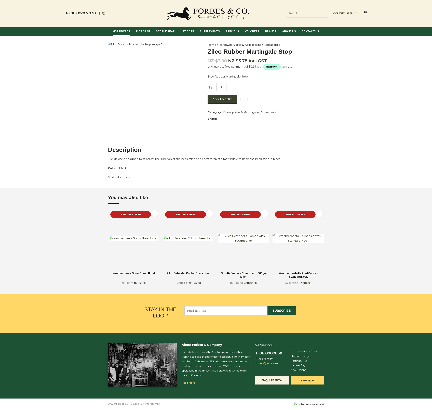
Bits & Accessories (248, 44)
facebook (100, 13)
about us (289, 31)
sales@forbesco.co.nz (271, 363)
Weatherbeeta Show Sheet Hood (134, 273)
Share (212, 118)
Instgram (104, 13)
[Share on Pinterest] (234, 119)
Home (212, 44)
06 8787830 (270, 353)
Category (214, 112)
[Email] (228, 119)
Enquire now (272, 380)
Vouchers (252, 31)
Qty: (210, 87)
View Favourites (357, 13)
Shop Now (307, 380)
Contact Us (310, 31)
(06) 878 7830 (82, 13)
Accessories (272, 44)
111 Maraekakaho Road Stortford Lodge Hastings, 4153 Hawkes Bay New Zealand (304, 360)
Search (324, 13)
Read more (188, 382)
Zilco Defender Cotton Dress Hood (188, 273)
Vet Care (187, 31)
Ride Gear (143, 31)
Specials (232, 31)
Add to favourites (154, 213)
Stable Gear (165, 31)
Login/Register (342, 13)
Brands (270, 31)
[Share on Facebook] (218, 119)
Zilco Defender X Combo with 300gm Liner (243, 274)
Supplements (210, 31)
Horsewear (121, 31)
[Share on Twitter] (223, 119)
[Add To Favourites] (244, 99)
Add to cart (222, 99)
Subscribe (282, 311)
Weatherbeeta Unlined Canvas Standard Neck (298, 274)
